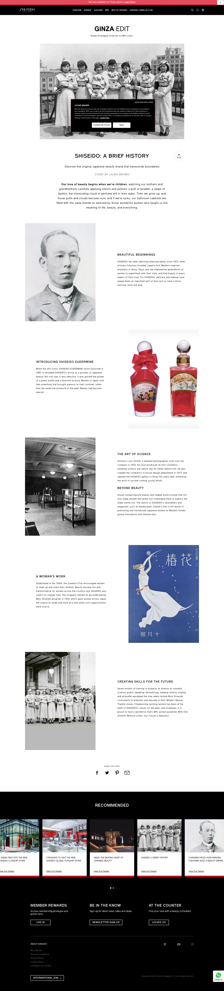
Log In (40, 922)
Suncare (98, 10)
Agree (121, 125)
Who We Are (36, 951)
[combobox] (47, 978)
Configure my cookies (40, 966)
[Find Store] (203, 10)
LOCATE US (159, 922)
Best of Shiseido (119, 10)
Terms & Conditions (39, 954)
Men (107, 10)
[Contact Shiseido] (198, 10)
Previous (4, 848)
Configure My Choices (101, 125)
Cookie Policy (37, 962)
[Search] (192, 10)
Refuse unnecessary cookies (144, 102)
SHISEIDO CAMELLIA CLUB (141, 10)
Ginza (112, 29)
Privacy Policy (37, 958)
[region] (113, 115)
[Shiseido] (27, 10)
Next (220, 848)
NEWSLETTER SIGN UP (106, 922)
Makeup (87, 10)
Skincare (77, 10)
